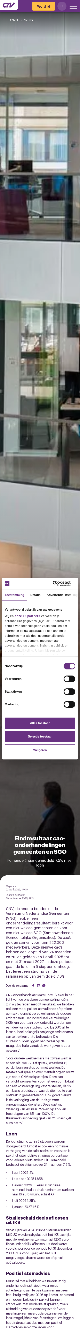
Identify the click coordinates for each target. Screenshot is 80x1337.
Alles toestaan (40, 723)
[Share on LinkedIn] (38, 985)
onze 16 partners (27, 616)
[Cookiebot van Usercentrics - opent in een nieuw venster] (57, 583)
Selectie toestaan (40, 736)
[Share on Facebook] (33, 985)
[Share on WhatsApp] (44, 985)
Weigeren (40, 750)
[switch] (69, 679)
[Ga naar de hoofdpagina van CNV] (9, 5)
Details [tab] (35, 595)
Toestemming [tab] (14, 595)
